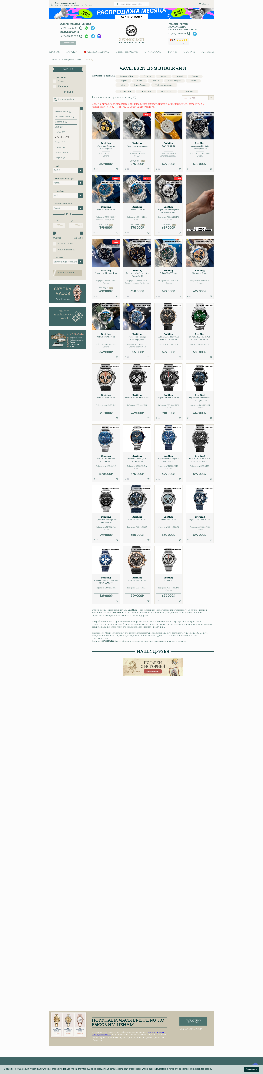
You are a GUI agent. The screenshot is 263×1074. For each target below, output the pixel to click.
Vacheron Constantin (164, 85)
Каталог (71, 52)
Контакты (207, 52)
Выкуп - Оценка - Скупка (75, 24)
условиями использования (182, 1069)
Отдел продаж (69, 32)
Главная (54, 52)
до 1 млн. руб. (188, 91)
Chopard (123, 81)
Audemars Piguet (127, 76)
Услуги (172, 52)
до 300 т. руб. (146, 91)
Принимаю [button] (251, 1069)
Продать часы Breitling (193, 1021)
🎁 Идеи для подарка (96, 52)
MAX (99, 36)
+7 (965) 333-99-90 (69, 36)
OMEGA (155, 81)
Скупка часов (68, 43)
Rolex (122, 85)
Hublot (139, 81)
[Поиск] (117, 4)
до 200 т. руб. (125, 91)
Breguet (164, 76)
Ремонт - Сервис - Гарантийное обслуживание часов (182, 27)
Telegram (93, 28)
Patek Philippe (174, 81)
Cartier (195, 76)
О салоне (189, 52)
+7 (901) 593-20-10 (68, 28)
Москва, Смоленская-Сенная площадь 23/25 (73, 5)
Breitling (147, 76)
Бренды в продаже (127, 52)
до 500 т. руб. (166, 91)
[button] (117, 169)
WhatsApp (86, 28)
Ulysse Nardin (140, 85)
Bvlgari (180, 76)
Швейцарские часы (71, 60)
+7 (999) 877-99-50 (177, 34)
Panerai (193, 81)
